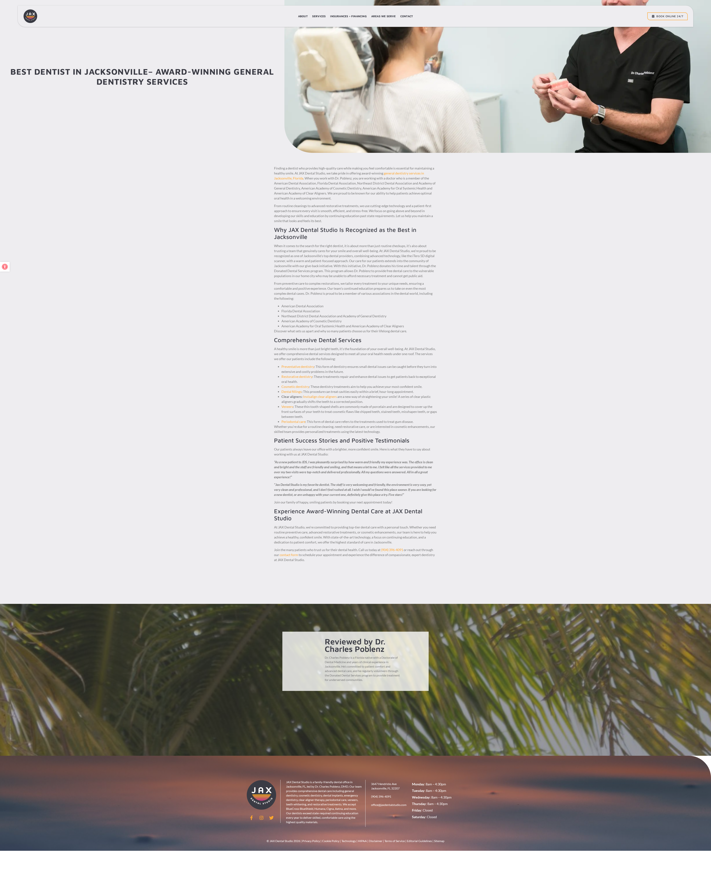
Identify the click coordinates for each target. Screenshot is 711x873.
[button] (5, 267)
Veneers (287, 407)
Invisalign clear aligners (320, 397)
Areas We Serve (383, 16)
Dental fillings (291, 392)
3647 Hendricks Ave (384, 784)
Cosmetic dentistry (295, 387)
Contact (406, 16)
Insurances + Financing (348, 16)
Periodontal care (293, 422)
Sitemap (439, 841)
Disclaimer (375, 841)
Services (319, 16)
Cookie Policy (330, 841)
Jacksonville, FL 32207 (385, 788)
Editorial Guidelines (419, 841)
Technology (348, 841)
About (303, 16)
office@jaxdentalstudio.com (388, 805)
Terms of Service (394, 841)
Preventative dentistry (297, 367)
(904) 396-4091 (392, 550)
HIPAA (362, 841)
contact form (288, 555)
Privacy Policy (311, 841)
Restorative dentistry (296, 377)
